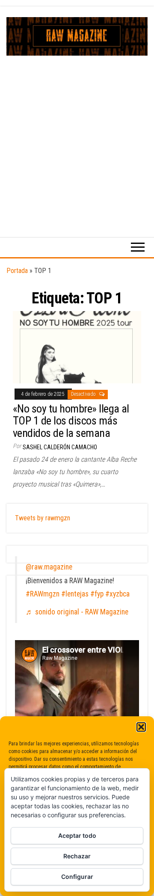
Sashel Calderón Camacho (60, 447)
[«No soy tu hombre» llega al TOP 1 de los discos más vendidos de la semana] (77, 347)
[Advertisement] (77, 137)
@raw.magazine (49, 567)
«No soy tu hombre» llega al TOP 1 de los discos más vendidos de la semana (71, 420)
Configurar (77, 876)
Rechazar (77, 856)
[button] (141, 727)
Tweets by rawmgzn (42, 518)
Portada (17, 271)
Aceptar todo (77, 835)
